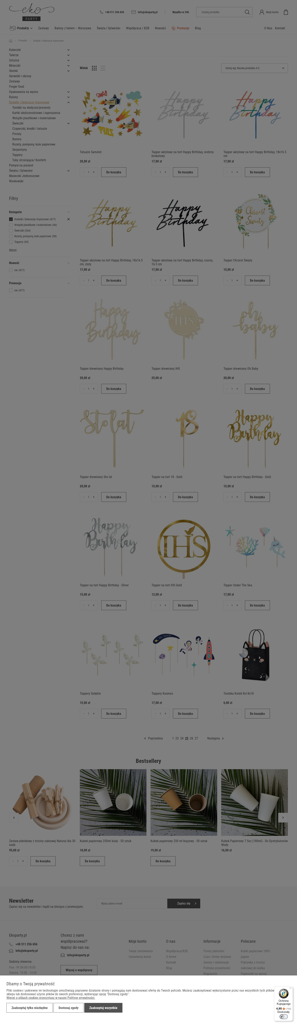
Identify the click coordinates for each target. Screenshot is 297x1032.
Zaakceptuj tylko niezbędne (30, 1008)
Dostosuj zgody (68, 1008)
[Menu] (290, 989)
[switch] (284, 1016)
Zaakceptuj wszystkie (103, 1008)
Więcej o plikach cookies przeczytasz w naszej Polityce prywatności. (50, 998)
